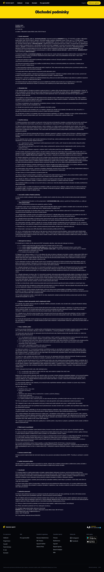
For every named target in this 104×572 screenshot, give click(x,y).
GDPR (99, 567)
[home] (8, 3)
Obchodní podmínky (93, 567)
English (84, 3)
